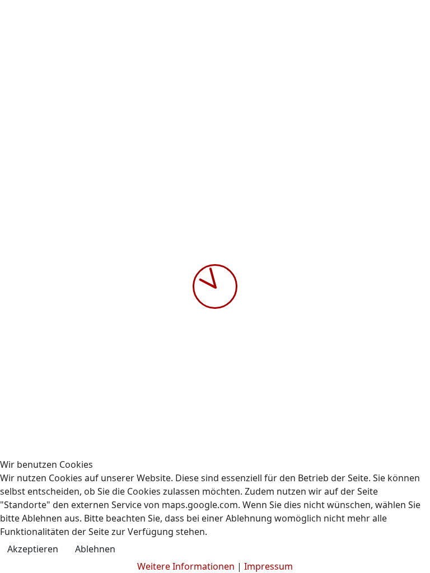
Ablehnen (95, 549)
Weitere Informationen (186, 566)
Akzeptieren (32, 549)
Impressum (268, 566)
